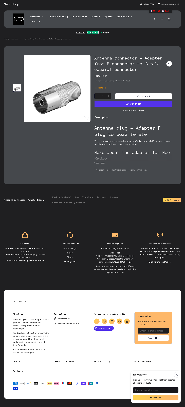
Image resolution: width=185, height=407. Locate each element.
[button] (154, 19)
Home (6, 39)
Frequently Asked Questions (68, 202)
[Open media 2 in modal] (57, 88)
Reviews (101, 197)
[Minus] (97, 96)
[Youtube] (112, 321)
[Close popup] (176, 375)
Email (70, 252)
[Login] (161, 19)
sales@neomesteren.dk (170, 4)
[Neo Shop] (18, 19)
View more (100, 163)
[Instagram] (104, 321)
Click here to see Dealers (160, 262)
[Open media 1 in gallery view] (17, 88)
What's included (61, 197)
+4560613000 (148, 4)
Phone (70, 257)
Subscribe (153, 338)
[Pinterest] (119, 321)
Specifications (84, 197)
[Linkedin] (127, 321)
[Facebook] (97, 321)
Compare (114, 197)
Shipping (108, 81)
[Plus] (108, 96)
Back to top (20, 301)
